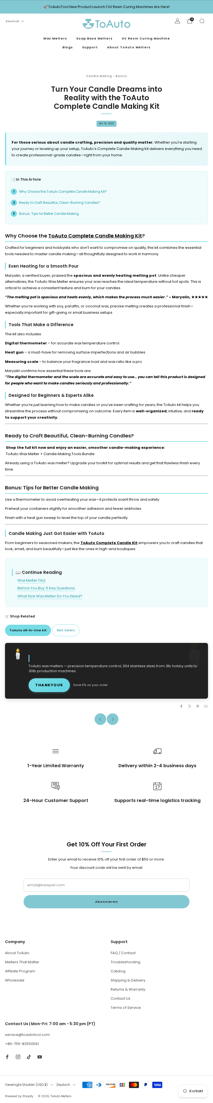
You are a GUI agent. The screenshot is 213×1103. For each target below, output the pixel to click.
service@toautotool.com (27, 1034)
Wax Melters (55, 38)
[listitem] (106, 7)
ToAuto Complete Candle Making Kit (95, 235)
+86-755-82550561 (22, 1043)
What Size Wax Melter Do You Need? (49, 596)
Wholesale (14, 980)
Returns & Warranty (128, 989)
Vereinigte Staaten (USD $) (26, 1085)
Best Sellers (66, 630)
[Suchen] (202, 21)
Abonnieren (106, 901)
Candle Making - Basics (106, 76)
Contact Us (120, 998)
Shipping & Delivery (128, 980)
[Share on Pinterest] (198, 706)
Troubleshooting (125, 962)
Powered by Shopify (19, 1096)
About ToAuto (17, 953)
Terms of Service (126, 1007)
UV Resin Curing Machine (146, 38)
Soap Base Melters (94, 38)
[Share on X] (189, 706)
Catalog (118, 971)
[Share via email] (206, 706)
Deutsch (12, 21)
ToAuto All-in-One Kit (28, 630)
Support (90, 47)
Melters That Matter (22, 962)
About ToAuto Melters (129, 47)
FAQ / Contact (123, 953)
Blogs (67, 47)
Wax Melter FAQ (31, 580)
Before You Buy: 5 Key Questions (46, 588)
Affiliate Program (20, 971)
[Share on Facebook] (181, 706)
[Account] (177, 21)
